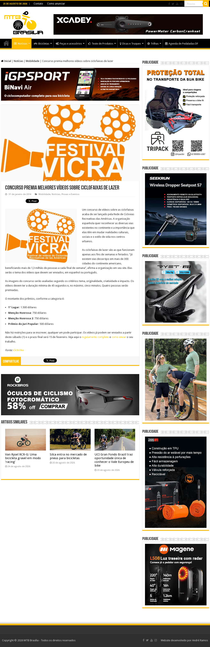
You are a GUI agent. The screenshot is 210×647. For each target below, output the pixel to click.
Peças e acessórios (71, 43)
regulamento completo (95, 337)
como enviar (119, 337)
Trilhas (155, 43)
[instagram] (181, 3)
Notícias (22, 43)
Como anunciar (56, 3)
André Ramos (200, 640)
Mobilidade (32, 61)
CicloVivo (18, 350)
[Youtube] (177, 3)
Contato (38, 3)
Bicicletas (43, 43)
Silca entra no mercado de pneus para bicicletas (68, 456)
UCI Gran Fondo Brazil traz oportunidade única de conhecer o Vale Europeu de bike (114, 460)
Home (6, 43)
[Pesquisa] (206, 4)
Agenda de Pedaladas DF (183, 43)
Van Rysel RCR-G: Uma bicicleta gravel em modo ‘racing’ (23, 458)
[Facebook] (169, 3)
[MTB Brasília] (23, 22)
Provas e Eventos (70, 194)
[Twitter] (173, 3)
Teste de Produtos (102, 43)
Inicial (7, 61)
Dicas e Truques (131, 43)
